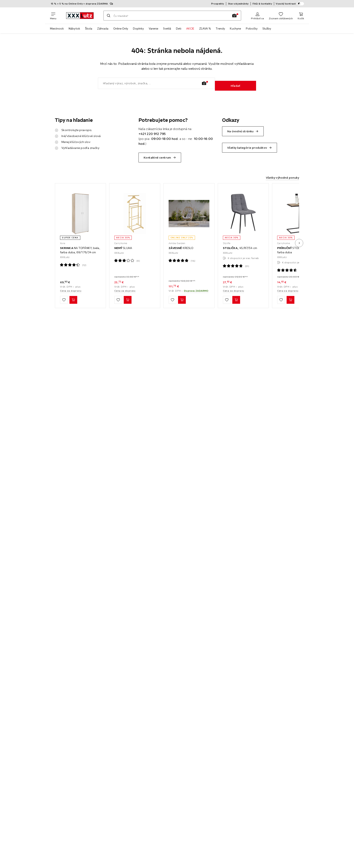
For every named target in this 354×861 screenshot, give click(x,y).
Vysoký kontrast (286, 3)
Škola (88, 28)
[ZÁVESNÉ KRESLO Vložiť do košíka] (182, 300)
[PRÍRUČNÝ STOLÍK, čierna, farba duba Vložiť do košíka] (290, 300)
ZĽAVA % (205, 28)
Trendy (220, 28)
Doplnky (138, 28)
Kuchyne (235, 28)
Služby (266, 28)
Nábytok (74, 28)
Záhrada (102, 28)
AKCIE (190, 28)
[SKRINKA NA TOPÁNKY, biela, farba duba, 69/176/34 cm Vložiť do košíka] (73, 300)
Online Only (120, 28)
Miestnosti (57, 28)
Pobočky (252, 28)
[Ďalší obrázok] (299, 243)
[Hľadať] (108, 16)
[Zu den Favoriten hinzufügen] (64, 300)
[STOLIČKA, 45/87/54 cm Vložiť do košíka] (236, 300)
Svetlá (167, 28)
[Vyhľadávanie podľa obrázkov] (234, 16)
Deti (178, 28)
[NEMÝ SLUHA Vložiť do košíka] (128, 300)
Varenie (153, 28)
